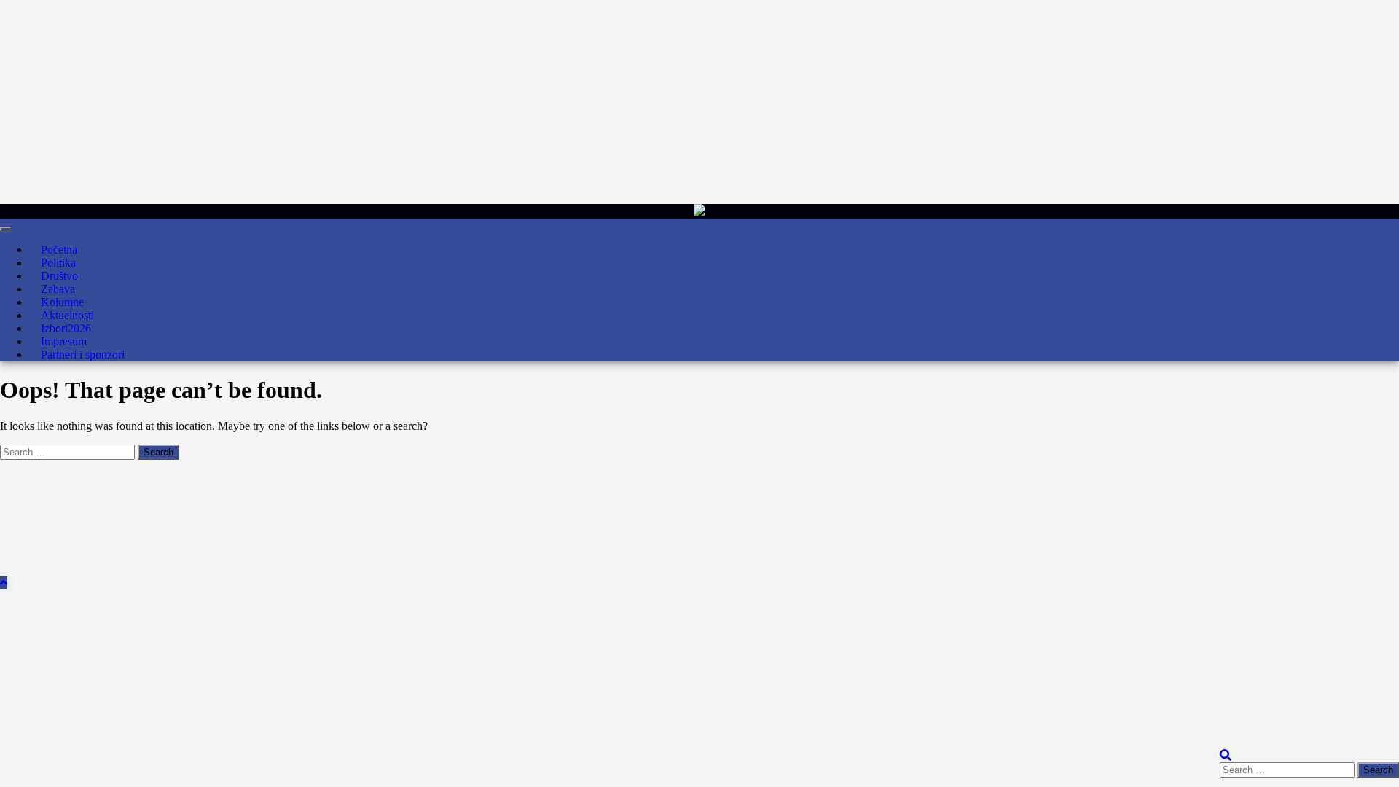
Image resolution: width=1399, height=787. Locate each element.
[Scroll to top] (3, 582)
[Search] (1225, 755)
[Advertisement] (437, 102)
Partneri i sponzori (83, 354)
